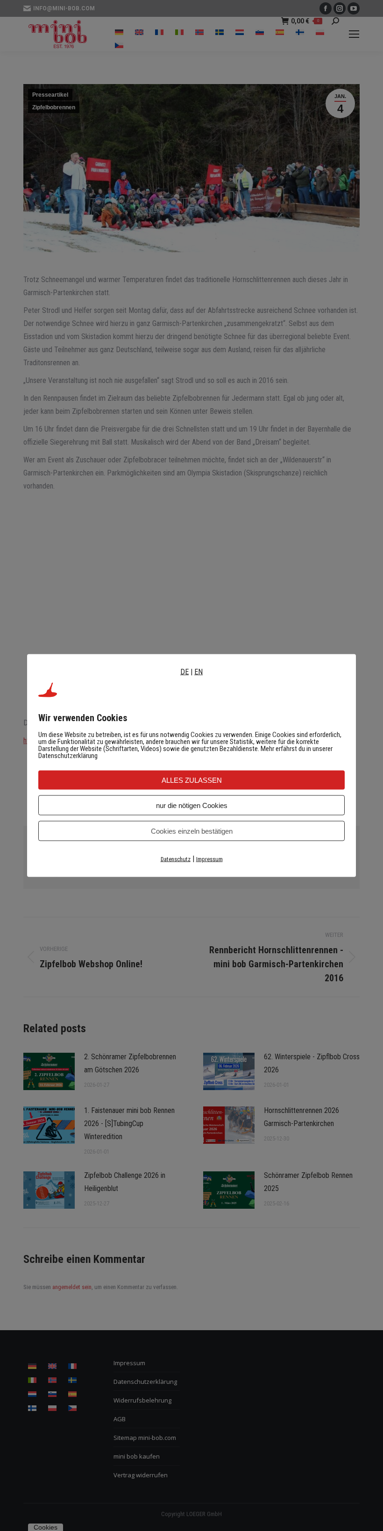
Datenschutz (176, 859)
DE (184, 671)
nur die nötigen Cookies (191, 805)
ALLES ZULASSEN (192, 780)
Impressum (209, 859)
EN (198, 671)
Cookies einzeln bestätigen (192, 831)
